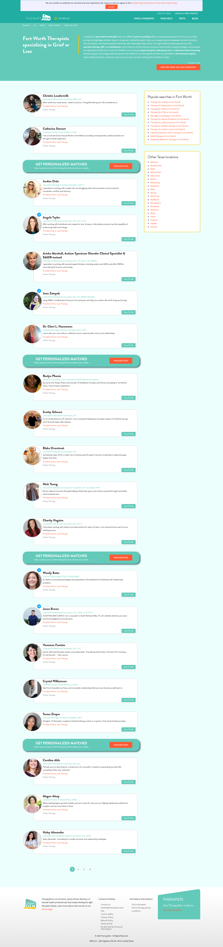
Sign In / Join (164, 13)
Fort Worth (54, 25)
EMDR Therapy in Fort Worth (163, 136)
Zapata (153, 223)
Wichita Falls (156, 165)
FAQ (102, 910)
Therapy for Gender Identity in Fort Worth (169, 126)
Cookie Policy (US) (139, 3)
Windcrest (154, 186)
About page (47, 909)
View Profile (128, 114)
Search (26, 25)
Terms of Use (106, 923)
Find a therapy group (141, 907)
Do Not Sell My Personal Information (111, 927)
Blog (195, 18)
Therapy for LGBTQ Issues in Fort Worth (168, 122)
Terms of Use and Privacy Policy (163, 3)
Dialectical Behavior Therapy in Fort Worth (169, 139)
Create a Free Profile (186, 13)
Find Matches (121, 166)
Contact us (105, 904)
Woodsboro (155, 203)
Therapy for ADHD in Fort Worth (164, 109)
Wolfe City (154, 196)
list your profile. (172, 909)
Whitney (154, 162)
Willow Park (155, 172)
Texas (42, 25)
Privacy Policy (107, 917)
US (35, 25)
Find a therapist (144, 18)
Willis (152, 169)
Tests (182, 18)
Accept (111, 7)
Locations (136, 910)
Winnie (153, 192)
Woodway (154, 206)
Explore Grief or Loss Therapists (178, 67)
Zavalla (153, 226)
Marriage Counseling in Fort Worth (165, 115)
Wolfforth (154, 199)
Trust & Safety (107, 914)
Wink (152, 189)
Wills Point (155, 175)
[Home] (38, 18)
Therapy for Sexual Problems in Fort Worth (169, 119)
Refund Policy (107, 920)
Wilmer (153, 179)
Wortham (154, 209)
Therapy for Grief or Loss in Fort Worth (167, 129)
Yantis (153, 216)
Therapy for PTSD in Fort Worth (164, 112)
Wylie (152, 213)
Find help (166, 18)
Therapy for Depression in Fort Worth (167, 105)
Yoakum (154, 220)
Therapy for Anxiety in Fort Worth (165, 102)
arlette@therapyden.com (112, 907)
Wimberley (155, 182)
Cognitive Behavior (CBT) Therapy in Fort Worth (171, 132)
